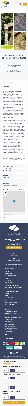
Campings (7, 301)
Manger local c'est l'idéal (13, 317)
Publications (9, 338)
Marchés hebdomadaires (11, 311)
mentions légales (8, 356)
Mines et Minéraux (9, 268)
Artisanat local (8, 273)
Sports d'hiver (8, 280)
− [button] (5, 195)
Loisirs (6, 278)
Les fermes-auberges (10, 323)
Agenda (7, 309)
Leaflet (4, 212)
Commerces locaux (9, 331)
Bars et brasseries (9, 324)
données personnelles (18, 356)
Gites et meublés (9, 299)
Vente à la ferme (9, 330)
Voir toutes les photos (18, 10)
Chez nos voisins (9, 282)
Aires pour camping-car (10, 306)
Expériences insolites (10, 270)
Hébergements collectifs (11, 302)
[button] (20, 4)
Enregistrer (14, 402)
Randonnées (8, 277)
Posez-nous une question (14, 260)
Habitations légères (9, 304)
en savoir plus (7, 363)
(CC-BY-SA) (12, 214)
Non (12, 370)
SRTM (18, 212)
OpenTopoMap (7, 214)
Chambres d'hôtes (9, 297)
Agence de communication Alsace (14, 358)
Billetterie (8, 335)
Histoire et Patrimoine (10, 275)
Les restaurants (9, 319)
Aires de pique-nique (10, 326)
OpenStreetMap (14, 212)
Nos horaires (14, 255)
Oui (5, 370)
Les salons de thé (9, 321)
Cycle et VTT (8, 271)
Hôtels (6, 295)
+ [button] (5, 192)
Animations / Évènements (11, 313)
